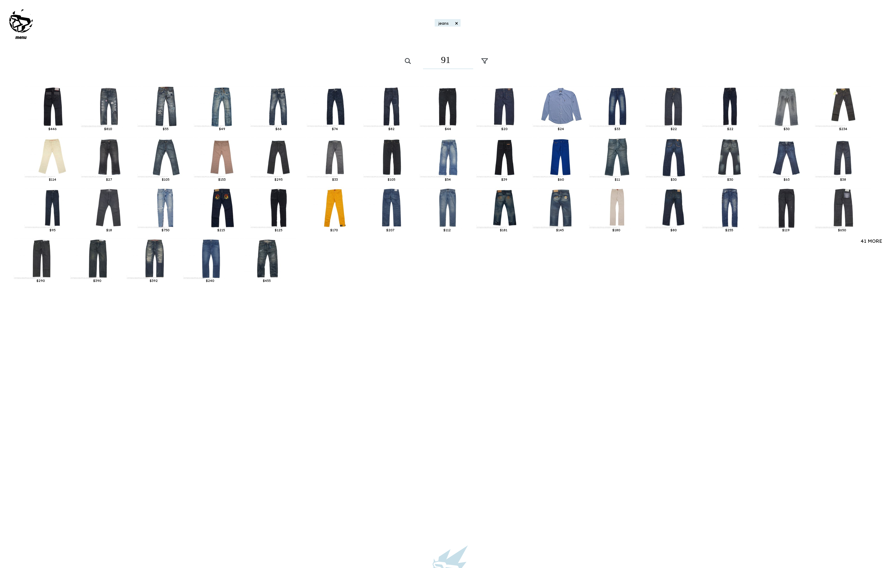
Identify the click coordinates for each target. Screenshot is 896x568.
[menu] (21, 21)
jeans (443, 23)
